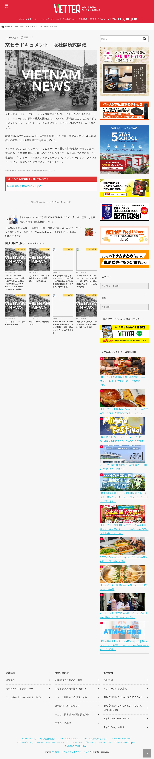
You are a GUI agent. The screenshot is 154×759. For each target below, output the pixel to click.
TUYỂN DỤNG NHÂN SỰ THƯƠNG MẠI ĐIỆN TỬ (123, 708)
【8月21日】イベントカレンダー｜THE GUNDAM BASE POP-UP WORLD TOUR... (123, 439)
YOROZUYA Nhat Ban (77, 746)
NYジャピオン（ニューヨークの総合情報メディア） (41, 742)
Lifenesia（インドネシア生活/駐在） (39, 739)
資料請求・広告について (67, 706)
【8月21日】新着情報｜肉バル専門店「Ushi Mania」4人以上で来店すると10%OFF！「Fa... (122, 381)
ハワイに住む (106, 742)
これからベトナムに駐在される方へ (58, 19)
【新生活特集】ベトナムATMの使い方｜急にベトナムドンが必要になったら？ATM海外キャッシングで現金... (124, 645)
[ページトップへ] (147, 753)
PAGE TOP (147, 733)
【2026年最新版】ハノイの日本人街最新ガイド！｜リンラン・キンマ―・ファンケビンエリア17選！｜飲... (124, 497)
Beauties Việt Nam (122, 739)
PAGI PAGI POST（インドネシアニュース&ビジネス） (85, 739)
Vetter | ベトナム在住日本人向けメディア (70, 752)
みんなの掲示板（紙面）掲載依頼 (72, 714)
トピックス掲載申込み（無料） (71, 688)
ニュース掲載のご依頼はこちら (71, 697)
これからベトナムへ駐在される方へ (24, 697)
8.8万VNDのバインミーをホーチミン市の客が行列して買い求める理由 (123, 559)
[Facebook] (119, 19)
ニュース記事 (12, 38)
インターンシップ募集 (115, 688)
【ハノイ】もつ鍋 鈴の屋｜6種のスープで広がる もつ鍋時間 (124, 587)
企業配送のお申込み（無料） (70, 680)
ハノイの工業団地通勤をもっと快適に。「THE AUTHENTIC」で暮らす (124, 467)
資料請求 (83, 19)
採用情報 (108, 680)
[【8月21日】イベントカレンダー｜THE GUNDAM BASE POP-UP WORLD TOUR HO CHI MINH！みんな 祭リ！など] (123, 433)
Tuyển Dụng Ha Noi (114, 727)
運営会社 (10, 680)
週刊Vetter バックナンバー (19, 688)
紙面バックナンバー (28, 19)
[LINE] (135, 19)
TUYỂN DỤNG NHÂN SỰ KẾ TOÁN (123, 697)
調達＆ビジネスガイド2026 (103, 19)
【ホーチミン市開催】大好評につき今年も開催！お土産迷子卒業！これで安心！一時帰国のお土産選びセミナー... (124, 529)
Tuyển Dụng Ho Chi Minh (116, 718)
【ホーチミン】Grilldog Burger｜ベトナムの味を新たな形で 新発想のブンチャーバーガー (124, 411)
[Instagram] (131, 19)
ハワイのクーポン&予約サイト (82, 742)
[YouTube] (127, 19)
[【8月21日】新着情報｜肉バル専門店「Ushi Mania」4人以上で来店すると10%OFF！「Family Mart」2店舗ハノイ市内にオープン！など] (123, 373)
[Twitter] (123, 19)
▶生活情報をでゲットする (24, 186)
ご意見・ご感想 (63, 723)
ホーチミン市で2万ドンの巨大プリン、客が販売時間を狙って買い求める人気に (124, 615)
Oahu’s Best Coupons (126, 742)
